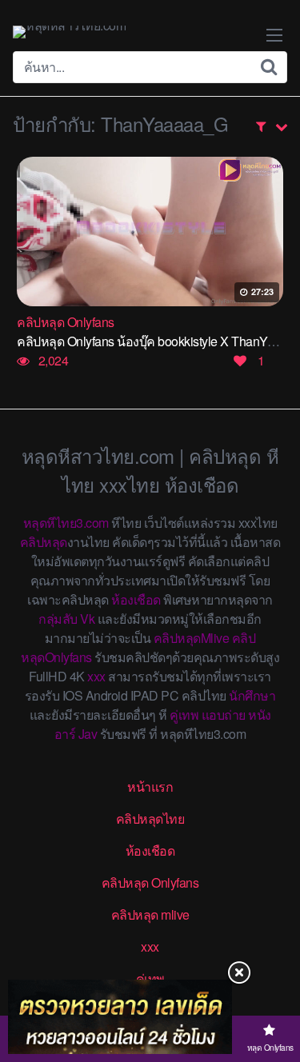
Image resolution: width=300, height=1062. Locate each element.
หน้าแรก (150, 786)
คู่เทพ (184, 714)
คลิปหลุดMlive (192, 638)
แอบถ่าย (224, 714)
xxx (96, 676)
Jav (88, 734)
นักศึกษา (252, 695)
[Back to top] (272, 987)
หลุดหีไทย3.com (66, 522)
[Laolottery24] (120, 1017)
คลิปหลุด (43, 542)
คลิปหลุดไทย (150, 818)
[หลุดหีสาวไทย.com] (69, 32)
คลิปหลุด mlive (150, 914)
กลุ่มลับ (58, 618)
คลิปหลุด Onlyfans (150, 882)
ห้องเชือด (136, 599)
